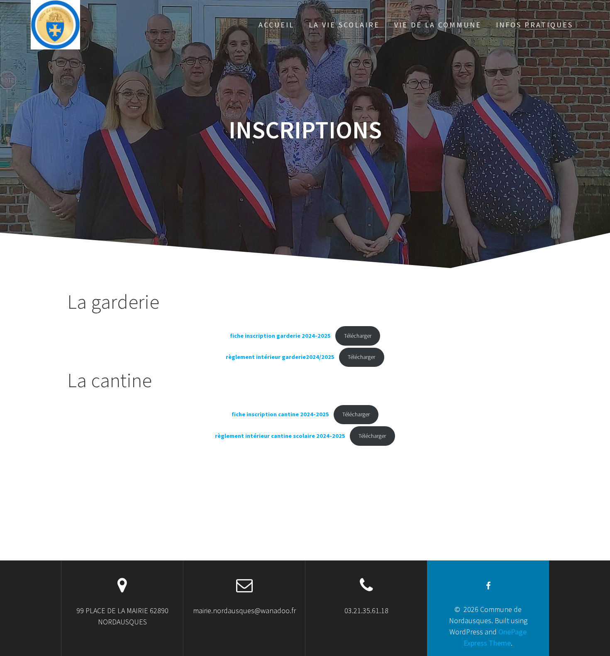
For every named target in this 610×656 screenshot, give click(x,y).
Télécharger (357, 335)
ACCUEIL (276, 24)
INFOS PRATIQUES (534, 24)
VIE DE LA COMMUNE (437, 24)
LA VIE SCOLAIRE (344, 24)
